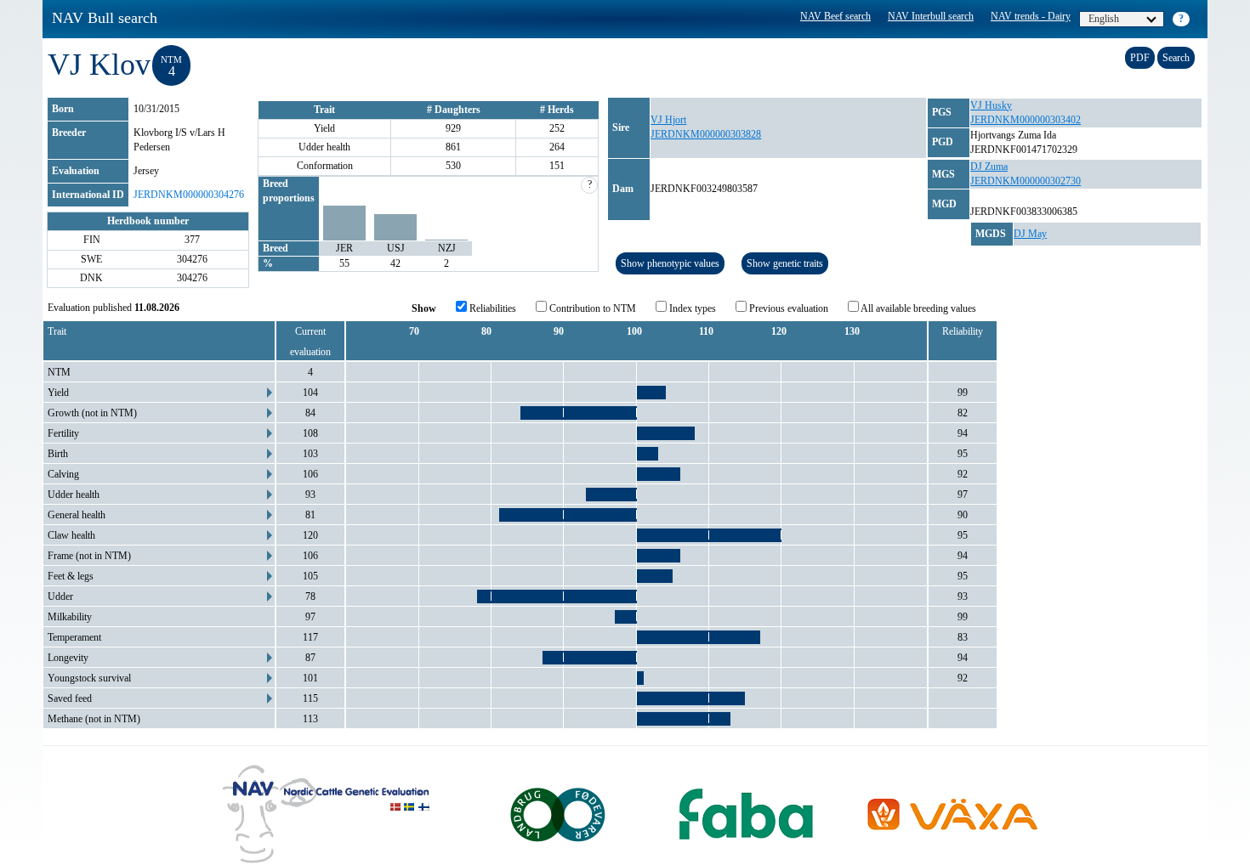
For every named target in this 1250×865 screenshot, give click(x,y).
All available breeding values (917, 308)
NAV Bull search (104, 17)
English (1103, 19)
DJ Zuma (989, 166)
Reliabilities (491, 308)
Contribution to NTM (591, 308)
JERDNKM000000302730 (1025, 181)
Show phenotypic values (670, 263)
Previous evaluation (787, 308)
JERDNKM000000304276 (189, 195)
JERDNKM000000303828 (706, 134)
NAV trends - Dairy (1031, 16)
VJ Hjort (668, 120)
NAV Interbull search (931, 16)
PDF (1140, 58)
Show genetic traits (785, 263)
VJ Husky (991, 105)
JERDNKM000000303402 (1025, 120)
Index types (691, 308)
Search (1176, 58)
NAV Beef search (835, 16)
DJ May (1030, 234)
